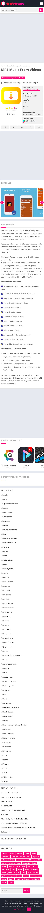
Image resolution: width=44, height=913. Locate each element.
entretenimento (14, 863)
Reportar (11, 114)
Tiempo (5, 764)
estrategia (26, 863)
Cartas (5, 551)
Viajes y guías (7, 777)
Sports (5, 760)
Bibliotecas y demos (10, 530)
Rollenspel (6, 729)
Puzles (5, 721)
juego (13, 869)
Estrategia (6, 616)
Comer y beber (8, 569)
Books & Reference (9, 543)
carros (22, 857)
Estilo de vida (7, 612)
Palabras (6, 699)
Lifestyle (6, 660)
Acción (5, 495)
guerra (11, 866)
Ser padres (6, 742)
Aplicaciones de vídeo (10, 504)
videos (11, 882)
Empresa (6, 599)
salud (4, 879)
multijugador (7, 873)
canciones (5, 857)
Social (5, 755)
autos (34, 853)
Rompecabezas (8, 734)
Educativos (7, 595)
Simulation (7, 751)
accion (4, 853)
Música (5, 673)
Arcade (5, 508)
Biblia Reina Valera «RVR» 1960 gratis (13, 810)
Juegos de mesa (8, 642)
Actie (5, 499)
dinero (4, 860)
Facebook (5, 127)
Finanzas (6, 625)
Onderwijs (6, 690)
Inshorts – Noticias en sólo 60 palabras (14, 823)
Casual (5, 556)
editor (4, 863)
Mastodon (4, 815)
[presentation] (2, 202)
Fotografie (6, 634)
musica (16, 873)
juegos (20, 869)
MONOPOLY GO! (6, 806)
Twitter (14, 127)
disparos (20, 860)
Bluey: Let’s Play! (6, 802)
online (35, 873)
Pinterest (22, 127)
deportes (36, 857)
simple (11, 879)
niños (23, 873)
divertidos (37, 860)
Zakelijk (5, 781)
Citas (5, 564)
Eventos (6, 621)
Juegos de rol (7, 647)
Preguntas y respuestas (11, 708)
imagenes (5, 869)
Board (5, 534)
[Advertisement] (22, 38)
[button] (41, 10)
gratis (4, 866)
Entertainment (8, 603)
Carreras (6, 547)
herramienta (20, 866)
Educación (6, 590)
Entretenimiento (8, 608)
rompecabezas (36, 876)
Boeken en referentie (10, 538)
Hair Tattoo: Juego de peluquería (12, 797)
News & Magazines (9, 681)
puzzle (26, 876)
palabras (5, 876)
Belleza (5, 525)
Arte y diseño (7, 512)
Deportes (6, 586)
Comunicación (8, 582)
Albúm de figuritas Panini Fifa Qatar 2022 (14, 819)
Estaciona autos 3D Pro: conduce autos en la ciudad (18, 828)
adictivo (19, 853)
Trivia (5, 773)
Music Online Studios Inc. (31, 90)
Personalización (8, 703)
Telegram (30, 127)
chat (28, 857)
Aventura (6, 521)
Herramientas (8, 638)
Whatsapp (39, 127)
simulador (19, 879)
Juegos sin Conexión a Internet (11, 793)
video (4, 882)
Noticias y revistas (9, 686)
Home (3, 66)
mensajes (34, 869)
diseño (11, 860)
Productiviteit (8, 716)
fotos (34, 863)
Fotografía (6, 629)
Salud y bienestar (9, 738)
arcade (27, 853)
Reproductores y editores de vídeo (18, 66)
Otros (5, 695)
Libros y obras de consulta (12, 655)
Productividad (8, 712)
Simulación (7, 747)
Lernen (5, 651)
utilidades (35, 879)
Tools (5, 768)
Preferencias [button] (19, 909)
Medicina (6, 668)
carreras (15, 857)
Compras (6, 577)
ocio (29, 873)
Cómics (5, 573)
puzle (19, 876)
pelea (13, 876)
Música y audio (8, 677)
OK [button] (29, 909)
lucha (27, 869)
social (27, 879)
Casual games (8, 560)
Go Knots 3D (5, 832)
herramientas (32, 866)
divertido (28, 860)
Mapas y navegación (10, 664)
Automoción (7, 517)
